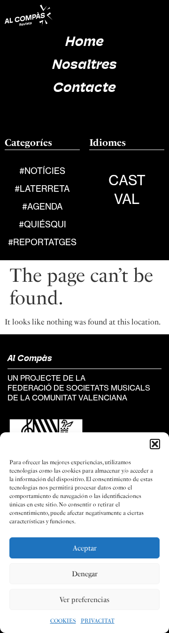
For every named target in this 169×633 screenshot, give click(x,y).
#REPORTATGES (42, 242)
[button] (155, 444)
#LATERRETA (42, 188)
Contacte (84, 88)
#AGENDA (42, 206)
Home (84, 42)
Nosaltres (84, 65)
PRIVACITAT (98, 621)
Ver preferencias (84, 599)
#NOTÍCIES (42, 171)
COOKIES (63, 621)
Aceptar (85, 548)
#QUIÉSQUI (42, 224)
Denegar (85, 574)
